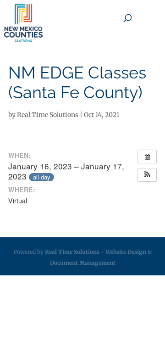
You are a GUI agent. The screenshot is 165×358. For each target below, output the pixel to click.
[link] (23, 23)
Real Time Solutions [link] (47, 115)
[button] (147, 174)
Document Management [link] (83, 262)
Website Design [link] (125, 251)
